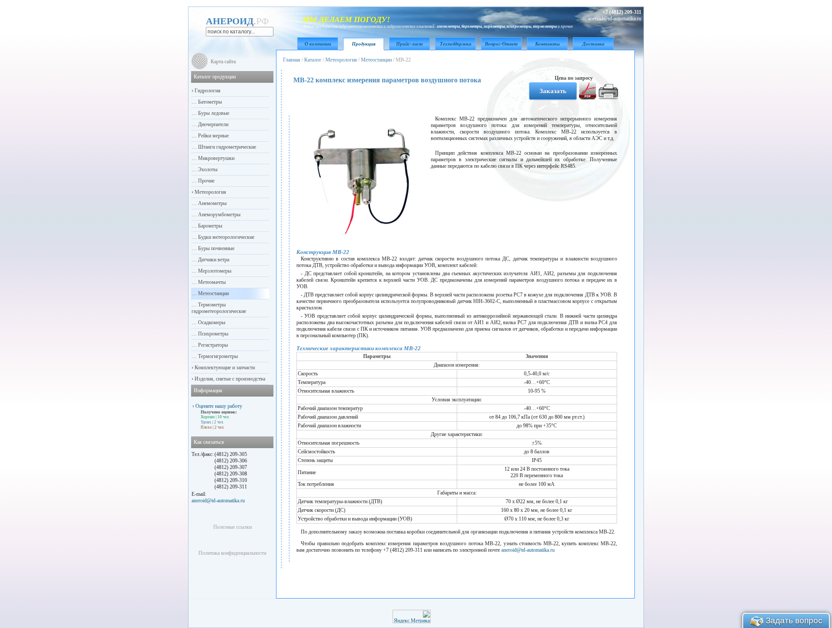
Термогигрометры (217, 356)
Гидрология (207, 91)
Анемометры (212, 203)
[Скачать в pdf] (588, 98)
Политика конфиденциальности (232, 553)
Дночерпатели (212, 124)
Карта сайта (223, 62)
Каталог (313, 60)
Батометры (209, 102)
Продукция (364, 43)
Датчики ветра (213, 260)
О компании (318, 43)
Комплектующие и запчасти (224, 367)
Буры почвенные (215, 248)
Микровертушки (215, 158)
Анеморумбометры (218, 215)
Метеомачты (211, 282)
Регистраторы (212, 345)
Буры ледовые (213, 113)
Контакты (547, 43)
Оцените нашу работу (218, 406)
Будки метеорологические (225, 237)
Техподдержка (455, 43)
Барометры (209, 226)
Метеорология (341, 60)
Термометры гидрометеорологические (219, 308)
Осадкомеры (211, 322)
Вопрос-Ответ (501, 43)
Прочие (205, 181)
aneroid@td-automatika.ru (528, 550)
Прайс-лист (409, 43)
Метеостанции (376, 60)
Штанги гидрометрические (226, 147)
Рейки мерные (213, 136)
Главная (291, 60)
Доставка (593, 43)
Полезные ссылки (232, 527)
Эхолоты (207, 169)
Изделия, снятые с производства (229, 379)
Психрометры (212, 334)
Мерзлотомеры (214, 271)
